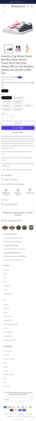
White (5, 91)
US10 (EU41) (18, 101)
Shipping (3, 79)
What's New (6, 386)
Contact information (19, 419)
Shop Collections (8, 293)
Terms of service (18, 416)
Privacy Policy (7, 316)
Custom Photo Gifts (9, 359)
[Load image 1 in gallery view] (8, 49)
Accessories (6, 286)
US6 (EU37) (6, 109)
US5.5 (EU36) (18, 109)
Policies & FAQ (7, 336)
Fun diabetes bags (8, 374)
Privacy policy (10, 416)
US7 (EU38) (28, 105)
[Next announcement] (33, 2)
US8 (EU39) (17, 105)
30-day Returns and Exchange (12, 252)
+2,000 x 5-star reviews (12, 245)
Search (5, 312)
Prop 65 (5, 328)
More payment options (18, 132)
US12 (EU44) (6, 98)
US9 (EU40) (6, 105)
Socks (5, 382)
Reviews (5, 304)
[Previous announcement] (3, 2)
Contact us (6, 308)
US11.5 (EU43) (19, 98)
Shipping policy (27, 416)
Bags (4, 362)
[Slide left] (2, 49)
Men (4, 278)
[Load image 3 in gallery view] (27, 49)
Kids (4, 282)
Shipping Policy (7, 320)
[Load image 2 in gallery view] (18, 49)
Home (5, 289)
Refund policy (29, 413)
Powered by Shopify (19, 413)
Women (5, 274)
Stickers (5, 370)
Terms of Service (8, 332)
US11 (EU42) (6, 101)
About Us (6, 270)
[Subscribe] (30, 399)
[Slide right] (34, 49)
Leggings (5, 366)
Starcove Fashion (11, 413)
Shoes (5, 378)
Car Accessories (7, 351)
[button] (3, 6)
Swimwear (6, 355)
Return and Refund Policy (10, 324)
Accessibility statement (10, 340)
